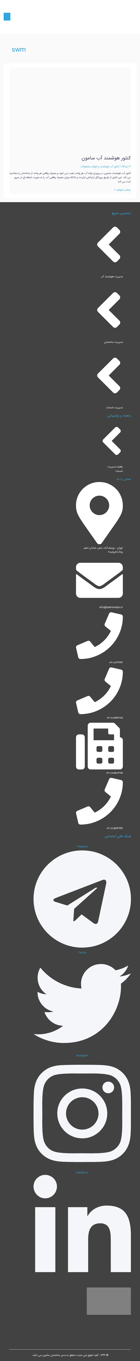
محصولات (85, 166)
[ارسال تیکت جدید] (132, 1353)
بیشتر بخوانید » (122, 190)
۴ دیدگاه (126, 166)
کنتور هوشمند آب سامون (106, 158)
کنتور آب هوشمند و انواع (105, 166)
